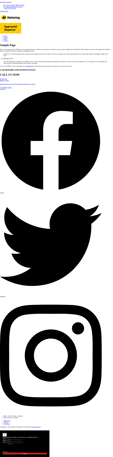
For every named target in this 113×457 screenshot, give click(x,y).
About (5, 39)
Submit (25, 453)
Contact (6, 41)
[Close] (5, 435)
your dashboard (29, 66)
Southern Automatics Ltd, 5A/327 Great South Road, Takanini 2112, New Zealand (17, 84)
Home (5, 36)
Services (6, 37)
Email (5, 442)
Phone (5, 440)
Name (5, 439)
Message (5, 452)
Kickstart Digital (36, 427)
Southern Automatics (6, 2)
